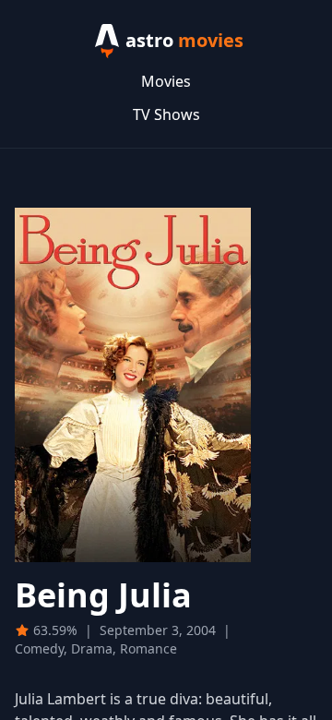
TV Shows (166, 114)
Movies (166, 81)
